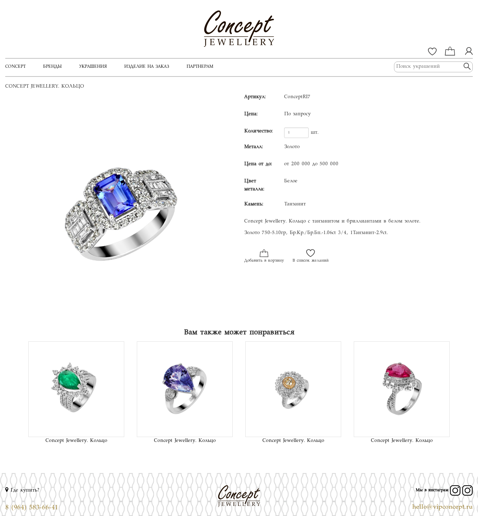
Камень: (253, 204)
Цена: (251, 114)
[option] (119, 207)
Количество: (258, 131)
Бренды (52, 67)
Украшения (93, 67)
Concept (15, 67)
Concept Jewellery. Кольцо (76, 440)
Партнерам (200, 67)
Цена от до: (258, 164)
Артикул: (255, 97)
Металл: (253, 147)
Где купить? (24, 490)
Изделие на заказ (146, 67)
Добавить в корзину (264, 261)
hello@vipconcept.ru (442, 507)
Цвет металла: (254, 185)
